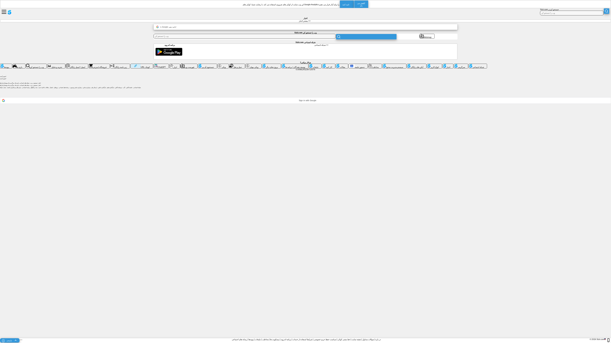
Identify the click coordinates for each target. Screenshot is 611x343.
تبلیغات (258, 339)
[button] (305, 100)
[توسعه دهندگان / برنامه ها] (294, 65)
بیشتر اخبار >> (305, 21)
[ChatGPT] (161, 65)
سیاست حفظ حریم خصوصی (325, 339)
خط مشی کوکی (344, 339)
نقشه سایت (356, 339)
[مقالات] (342, 65)
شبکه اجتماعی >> (321, 45)
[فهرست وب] (188, 65)
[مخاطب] (375, 65)
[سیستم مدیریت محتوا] (394, 65)
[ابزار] (174, 65)
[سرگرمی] (461, 65)
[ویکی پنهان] (254, 65)
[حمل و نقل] (237, 65)
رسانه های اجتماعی (239, 339)
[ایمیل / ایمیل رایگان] (77, 65)
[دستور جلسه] (358, 65)
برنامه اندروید (286, 339)
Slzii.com (600, 339)
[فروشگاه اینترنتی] (99, 65)
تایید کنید (345, 4)
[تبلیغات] (315, 65)
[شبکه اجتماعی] (478, 65)
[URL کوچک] (141, 65)
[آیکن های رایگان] (416, 65)
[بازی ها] (19, 65)
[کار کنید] (328, 65)
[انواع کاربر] (434, 65)
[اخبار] (447, 65)
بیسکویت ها (274, 339)
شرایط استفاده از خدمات (302, 339)
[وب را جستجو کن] (36, 65)
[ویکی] (223, 65)
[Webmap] (427, 35)
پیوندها (251, 339)
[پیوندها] (6, 65)
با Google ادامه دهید (168, 27)
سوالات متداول (368, 339)
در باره (378, 339)
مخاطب (265, 339)
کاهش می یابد (361, 4)
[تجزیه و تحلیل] (56, 65)
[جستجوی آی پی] (207, 65)
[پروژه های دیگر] (271, 65)
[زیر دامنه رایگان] (120, 65)
